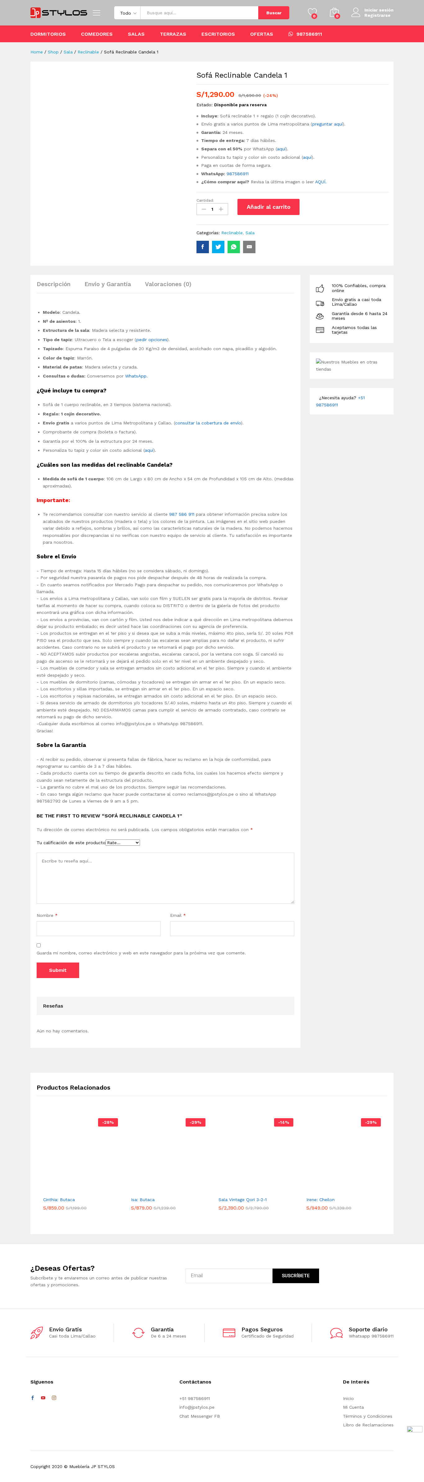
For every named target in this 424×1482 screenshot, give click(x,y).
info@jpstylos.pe (196, 1407)
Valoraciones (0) (168, 284)
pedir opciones (151, 339)
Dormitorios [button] (48, 34)
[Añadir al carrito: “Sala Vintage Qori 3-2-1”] (246, 1189)
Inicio (348, 1398)
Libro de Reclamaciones (368, 1424)
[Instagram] (54, 1398)
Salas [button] (136, 34)
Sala (250, 232)
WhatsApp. (136, 375)
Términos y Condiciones (367, 1416)
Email (178, 915)
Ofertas (261, 34)
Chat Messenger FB (199, 1416)
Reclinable (232, 232)
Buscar (274, 12)
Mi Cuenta (353, 1407)
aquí (281, 148)
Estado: (204, 104)
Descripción (53, 284)
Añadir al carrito (269, 207)
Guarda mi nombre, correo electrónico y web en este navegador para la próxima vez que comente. (141, 952)
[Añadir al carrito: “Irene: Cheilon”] (333, 1189)
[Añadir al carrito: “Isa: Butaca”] (158, 1189)
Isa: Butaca (143, 1199)
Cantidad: (205, 200)
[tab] (57, 287)
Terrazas (173, 34)
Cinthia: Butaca (59, 1199)
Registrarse (377, 15)
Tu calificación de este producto (71, 842)
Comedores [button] (97, 34)
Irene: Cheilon (320, 1199)
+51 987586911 (194, 1398)
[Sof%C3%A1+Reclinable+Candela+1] (218, 247)
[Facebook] (32, 1398)
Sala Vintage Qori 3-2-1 (243, 1199)
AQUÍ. (321, 181)
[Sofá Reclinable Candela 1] (202, 247)
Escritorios (218, 34)
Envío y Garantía (107, 284)
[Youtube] (43, 1398)
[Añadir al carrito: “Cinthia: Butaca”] (70, 1189)
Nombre (47, 915)
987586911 (309, 34)
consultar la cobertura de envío (208, 422)
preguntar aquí (327, 123)
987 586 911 (181, 514)
